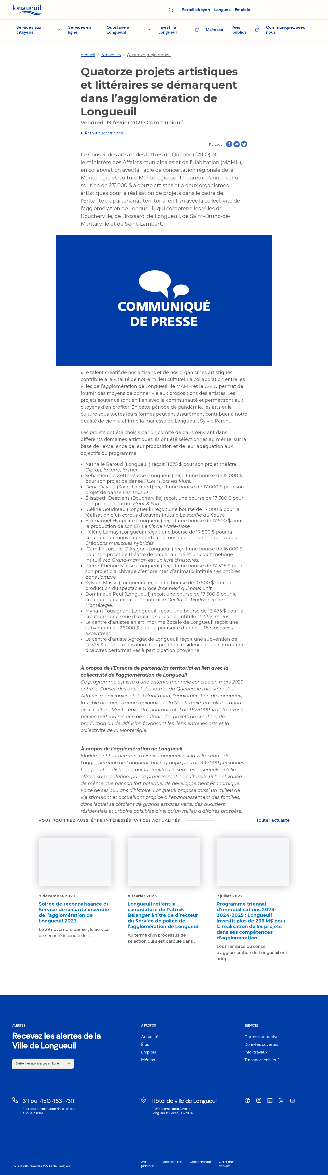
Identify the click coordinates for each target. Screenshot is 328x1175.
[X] (281, 1101)
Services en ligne (79, 30)
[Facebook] (247, 1101)
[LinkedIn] (270, 1101)
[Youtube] (293, 1101)
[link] (88, 54)
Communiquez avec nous (285, 30)
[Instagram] (259, 1100)
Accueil (88, 54)
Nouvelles (111, 54)
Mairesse (214, 29)
